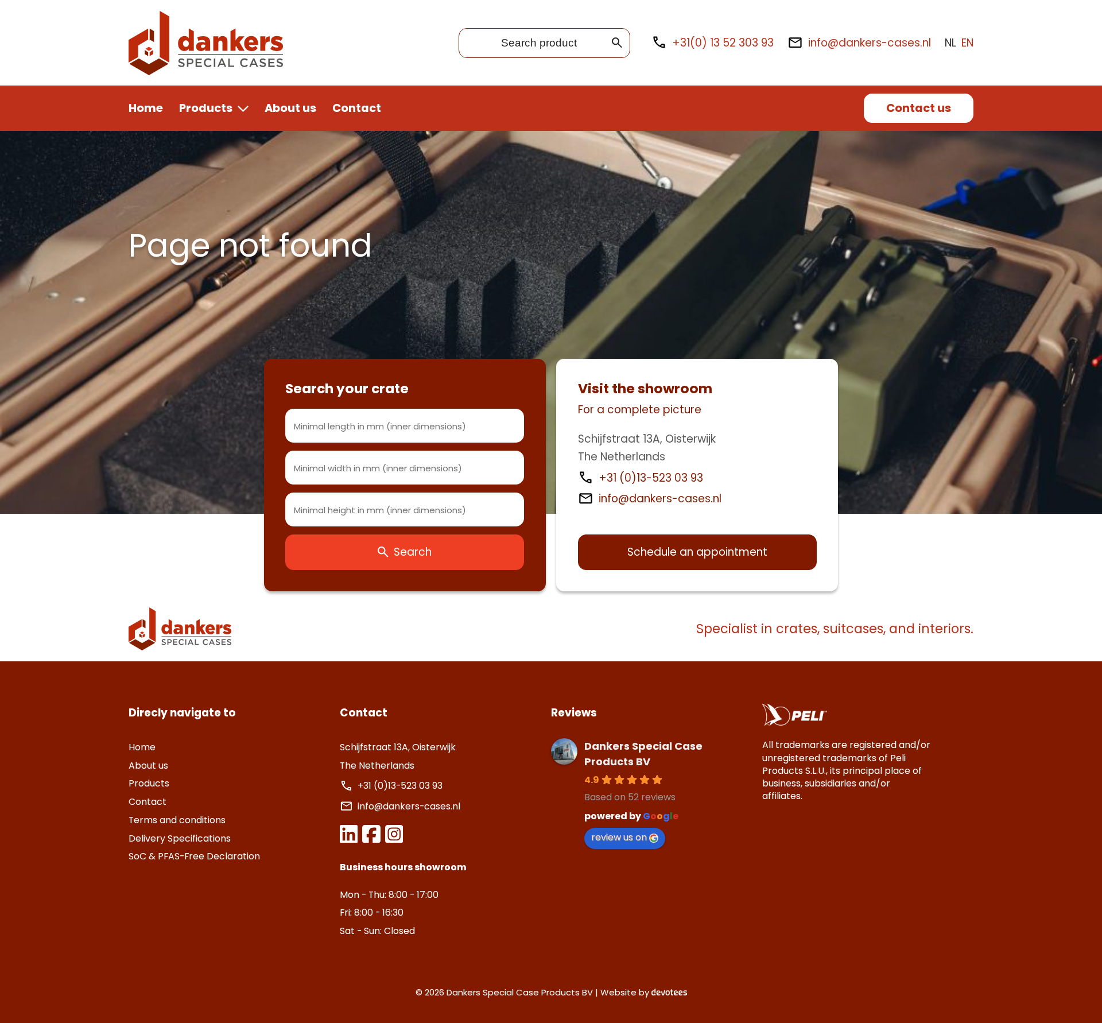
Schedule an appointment (697, 552)
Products (205, 108)
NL (950, 43)
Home (146, 108)
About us (290, 108)
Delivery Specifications (180, 838)
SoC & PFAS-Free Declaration (194, 856)
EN (967, 43)
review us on (619, 837)
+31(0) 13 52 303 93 (723, 43)
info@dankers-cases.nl (869, 43)
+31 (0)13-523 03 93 (652, 478)
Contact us (918, 108)
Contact (356, 108)
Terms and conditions (177, 820)
